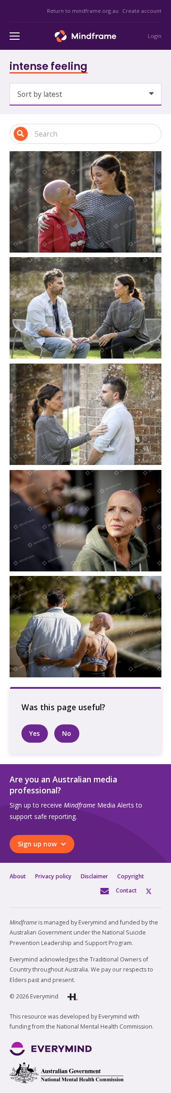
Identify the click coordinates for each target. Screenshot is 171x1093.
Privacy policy (53, 876)
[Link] (85, 36)
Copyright (130, 876)
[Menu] (15, 36)
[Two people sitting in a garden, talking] (85, 308)
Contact (126, 890)
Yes (34, 733)
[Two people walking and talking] (85, 626)
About (18, 876)
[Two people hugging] (85, 202)
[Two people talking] (85, 520)
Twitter (153, 890)
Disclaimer (94, 876)
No (66, 733)
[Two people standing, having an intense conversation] (85, 414)
